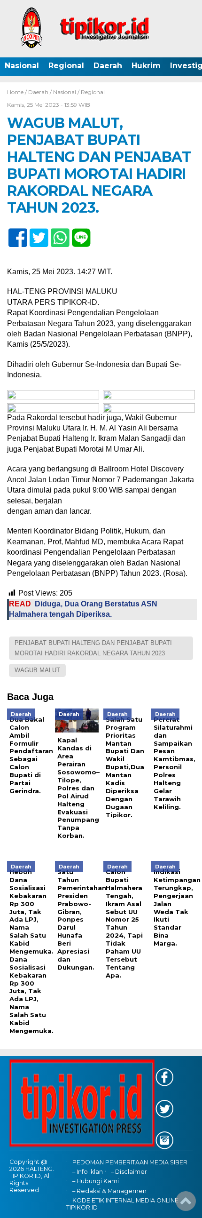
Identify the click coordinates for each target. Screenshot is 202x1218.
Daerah (107, 65)
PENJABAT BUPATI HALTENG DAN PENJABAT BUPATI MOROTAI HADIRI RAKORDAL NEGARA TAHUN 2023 (93, 648)
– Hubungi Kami (95, 1181)
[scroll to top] (185, 1204)
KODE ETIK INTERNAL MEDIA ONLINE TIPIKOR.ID (122, 1204)
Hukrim (146, 65)
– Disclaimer (129, 1171)
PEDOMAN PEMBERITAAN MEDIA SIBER (129, 1162)
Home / (17, 92)
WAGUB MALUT (37, 670)
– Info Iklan (87, 1171)
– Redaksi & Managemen (109, 1190)
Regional (66, 65)
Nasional (22, 65)
